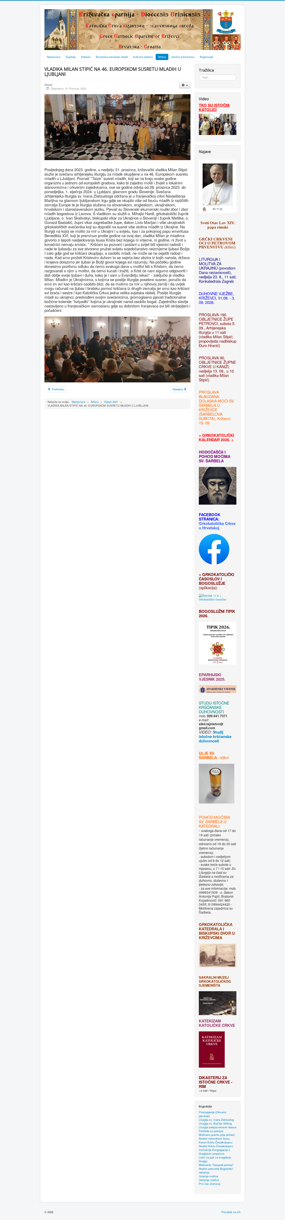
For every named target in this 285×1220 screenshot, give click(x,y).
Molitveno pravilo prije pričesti (217, 1135)
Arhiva (162, 57)
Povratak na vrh (231, 1212)
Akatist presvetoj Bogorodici (216, 1169)
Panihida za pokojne (211, 1131)
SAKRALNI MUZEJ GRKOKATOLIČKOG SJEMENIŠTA (215, 981)
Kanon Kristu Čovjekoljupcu (215, 1142)
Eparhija (71, 57)
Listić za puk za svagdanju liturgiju (215, 1159)
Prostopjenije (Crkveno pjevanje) (212, 1114)
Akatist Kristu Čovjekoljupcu (216, 1146)
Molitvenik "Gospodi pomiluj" (216, 1165)
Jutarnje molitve (208, 1176)
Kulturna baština (143, 57)
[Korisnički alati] (184, 85)
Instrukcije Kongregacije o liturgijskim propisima (214, 1152)
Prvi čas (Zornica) (209, 1184)
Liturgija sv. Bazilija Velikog (215, 1123)
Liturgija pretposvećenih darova (217, 1127)
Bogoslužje (206, 57)
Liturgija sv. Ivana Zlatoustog (216, 1120)
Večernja (204, 1172)
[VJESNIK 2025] (199, 683)
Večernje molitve (209, 1180)
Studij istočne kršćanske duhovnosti (215, 736)
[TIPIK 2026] (199, 620)
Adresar (85, 57)
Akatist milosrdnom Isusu (214, 1138)
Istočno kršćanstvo (182, 57)
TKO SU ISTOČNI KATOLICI (214, 107)
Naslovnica (53, 57)
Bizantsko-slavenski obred (112, 57)
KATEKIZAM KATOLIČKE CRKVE (217, 1023)
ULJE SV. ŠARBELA (208, 755)
